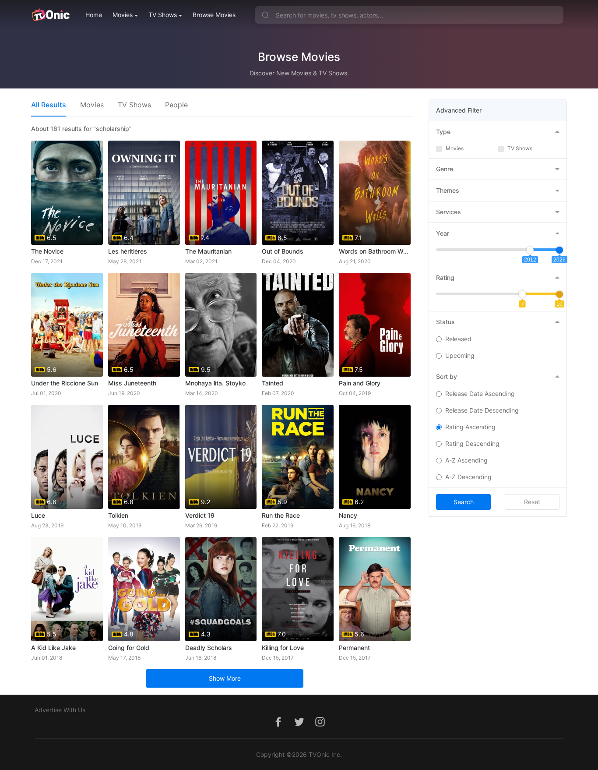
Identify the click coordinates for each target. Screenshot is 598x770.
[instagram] (320, 726)
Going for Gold (128, 647)
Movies (123, 14)
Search (464, 501)
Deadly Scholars (208, 647)
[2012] (530, 250)
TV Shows (162, 14)
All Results (48, 104)
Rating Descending (472, 443)
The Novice (47, 251)
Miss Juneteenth (132, 383)
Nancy (348, 515)
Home (93, 14)
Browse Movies (214, 14)
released (458, 339)
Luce (38, 515)
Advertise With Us (60, 709)
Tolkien (118, 515)
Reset (532, 501)
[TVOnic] (50, 14)
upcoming (460, 355)
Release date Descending (482, 410)
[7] (522, 294)
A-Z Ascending (466, 460)
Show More (225, 678)
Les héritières (127, 251)
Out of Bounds (282, 251)
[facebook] (278, 726)
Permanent (354, 647)
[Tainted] (298, 325)
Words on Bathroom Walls (375, 251)
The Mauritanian (208, 251)
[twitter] (299, 726)
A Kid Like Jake (53, 647)
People (176, 104)
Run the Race (281, 515)
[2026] (559, 250)
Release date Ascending (480, 393)
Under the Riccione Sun (64, 383)
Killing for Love (283, 647)
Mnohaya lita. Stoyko (215, 383)
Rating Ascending (470, 427)
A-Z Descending (468, 476)
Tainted (272, 383)
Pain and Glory (359, 383)
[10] (559, 294)
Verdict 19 (200, 515)
